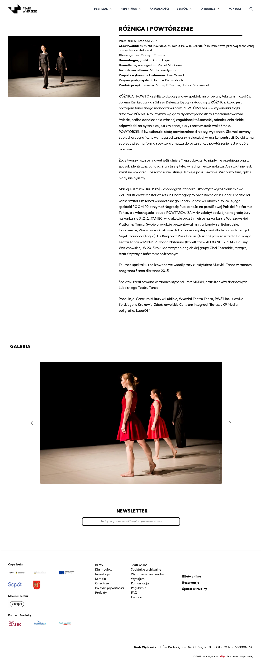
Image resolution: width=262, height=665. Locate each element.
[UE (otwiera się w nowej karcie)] (69, 572)
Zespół (182, 8)
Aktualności (159, 8)
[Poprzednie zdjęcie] (32, 423)
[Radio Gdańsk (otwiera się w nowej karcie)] (69, 623)
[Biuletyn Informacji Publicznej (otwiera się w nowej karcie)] (222, 656)
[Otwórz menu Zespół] (191, 9)
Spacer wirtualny (194, 589)
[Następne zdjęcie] (230, 423)
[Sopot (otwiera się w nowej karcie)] (19, 585)
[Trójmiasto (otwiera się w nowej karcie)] (44, 623)
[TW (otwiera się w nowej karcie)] (19, 572)
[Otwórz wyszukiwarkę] (251, 9)
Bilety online (191, 576)
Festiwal (101, 8)
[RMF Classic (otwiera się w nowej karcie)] (19, 623)
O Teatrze (208, 8)
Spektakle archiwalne (146, 569)
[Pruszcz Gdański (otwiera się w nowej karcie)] (44, 585)
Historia (136, 597)
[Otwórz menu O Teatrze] (219, 9)
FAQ (134, 592)
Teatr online (139, 565)
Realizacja (232, 656)
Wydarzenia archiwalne (147, 574)
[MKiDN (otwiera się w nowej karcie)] (44, 572)
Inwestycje (102, 574)
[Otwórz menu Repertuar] (140, 9)
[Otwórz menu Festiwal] (111, 9)
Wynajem (138, 579)
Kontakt (234, 8)
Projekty (101, 592)
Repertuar (129, 8)
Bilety (99, 565)
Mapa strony (246, 656)
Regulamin (138, 588)
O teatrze (102, 583)
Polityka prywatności (109, 588)
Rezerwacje (190, 582)
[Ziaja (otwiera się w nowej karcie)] (19, 604)
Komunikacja (140, 583)
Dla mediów (103, 569)
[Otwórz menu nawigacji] (41, 9)
